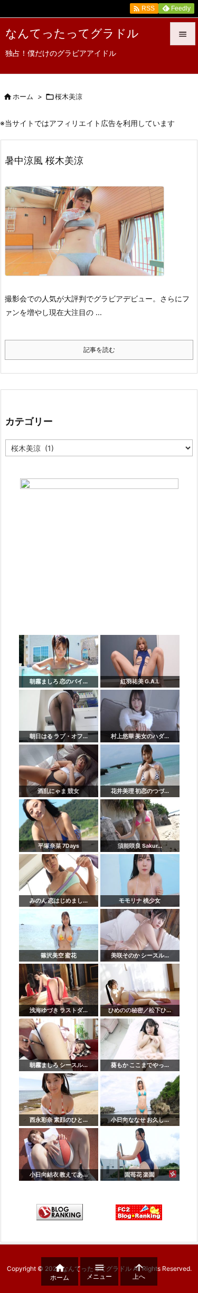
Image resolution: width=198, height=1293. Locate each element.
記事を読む (99, 350)
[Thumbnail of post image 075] (88, 238)
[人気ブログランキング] (59, 1211)
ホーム (23, 96)
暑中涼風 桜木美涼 (44, 160)
